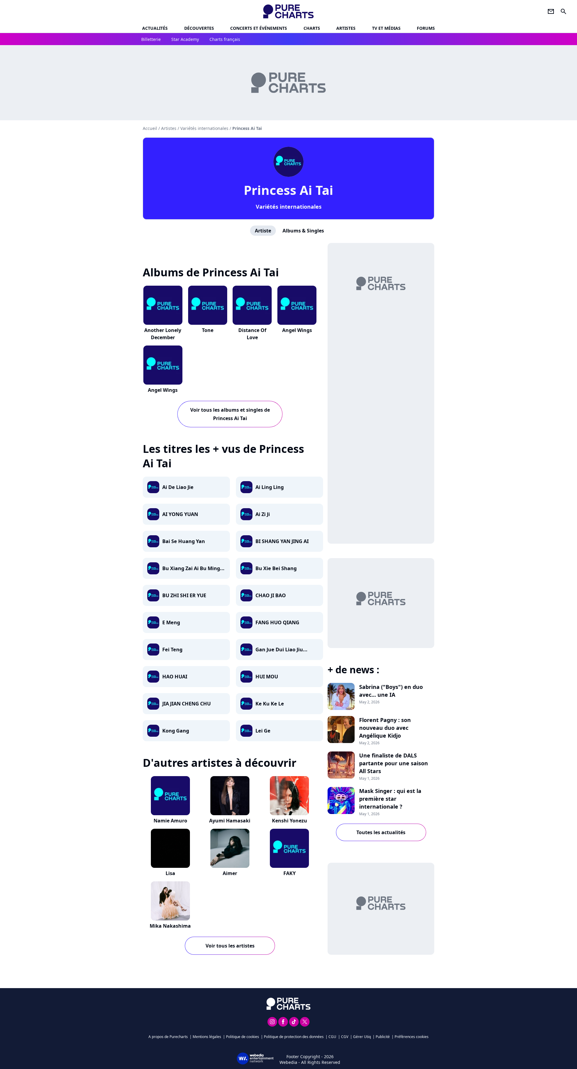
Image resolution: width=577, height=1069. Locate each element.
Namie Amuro (170, 820)
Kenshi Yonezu (289, 820)
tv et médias (386, 28)
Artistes (168, 128)
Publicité (383, 1036)
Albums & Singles (303, 230)
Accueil (150, 128)
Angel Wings (297, 330)
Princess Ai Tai (288, 189)
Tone (207, 330)
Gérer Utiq (362, 1036)
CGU (332, 1036)
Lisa (170, 873)
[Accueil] (288, 11)
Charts (312, 28)
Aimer (230, 873)
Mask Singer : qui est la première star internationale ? (390, 798)
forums (426, 28)
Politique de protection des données (294, 1036)
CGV (344, 1036)
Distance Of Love (252, 334)
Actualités (155, 28)
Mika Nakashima (170, 926)
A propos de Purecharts (168, 1036)
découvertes (199, 28)
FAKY (289, 873)
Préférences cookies (412, 1036)
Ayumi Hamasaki (229, 820)
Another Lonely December (162, 334)
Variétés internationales (289, 206)
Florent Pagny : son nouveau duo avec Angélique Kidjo (385, 727)
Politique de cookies (242, 1036)
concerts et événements (258, 28)
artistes (346, 28)
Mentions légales (207, 1036)
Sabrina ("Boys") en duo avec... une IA (391, 690)
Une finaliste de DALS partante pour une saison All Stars (393, 763)
